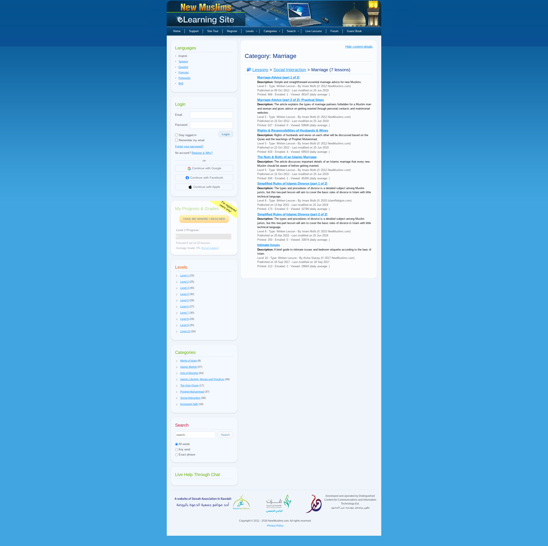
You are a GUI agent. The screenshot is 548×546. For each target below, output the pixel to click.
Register (232, 31)
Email (178, 114)
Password (181, 124)
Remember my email (191, 140)
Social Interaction (289, 69)
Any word (184, 449)
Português (185, 78)
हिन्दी (181, 83)
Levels (250, 31)
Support (194, 31)
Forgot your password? (189, 146)
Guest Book (354, 31)
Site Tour (212, 31)
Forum (334, 31)
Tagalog (183, 61)
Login (226, 134)
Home (176, 31)
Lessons (260, 69)
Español (183, 67)
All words (184, 444)
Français (184, 72)
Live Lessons (313, 31)
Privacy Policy (275, 525)
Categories (270, 31)
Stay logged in (187, 135)
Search (291, 31)
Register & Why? (202, 152)
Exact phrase (186, 454)
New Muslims (206, 15)
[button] (177, 275)
